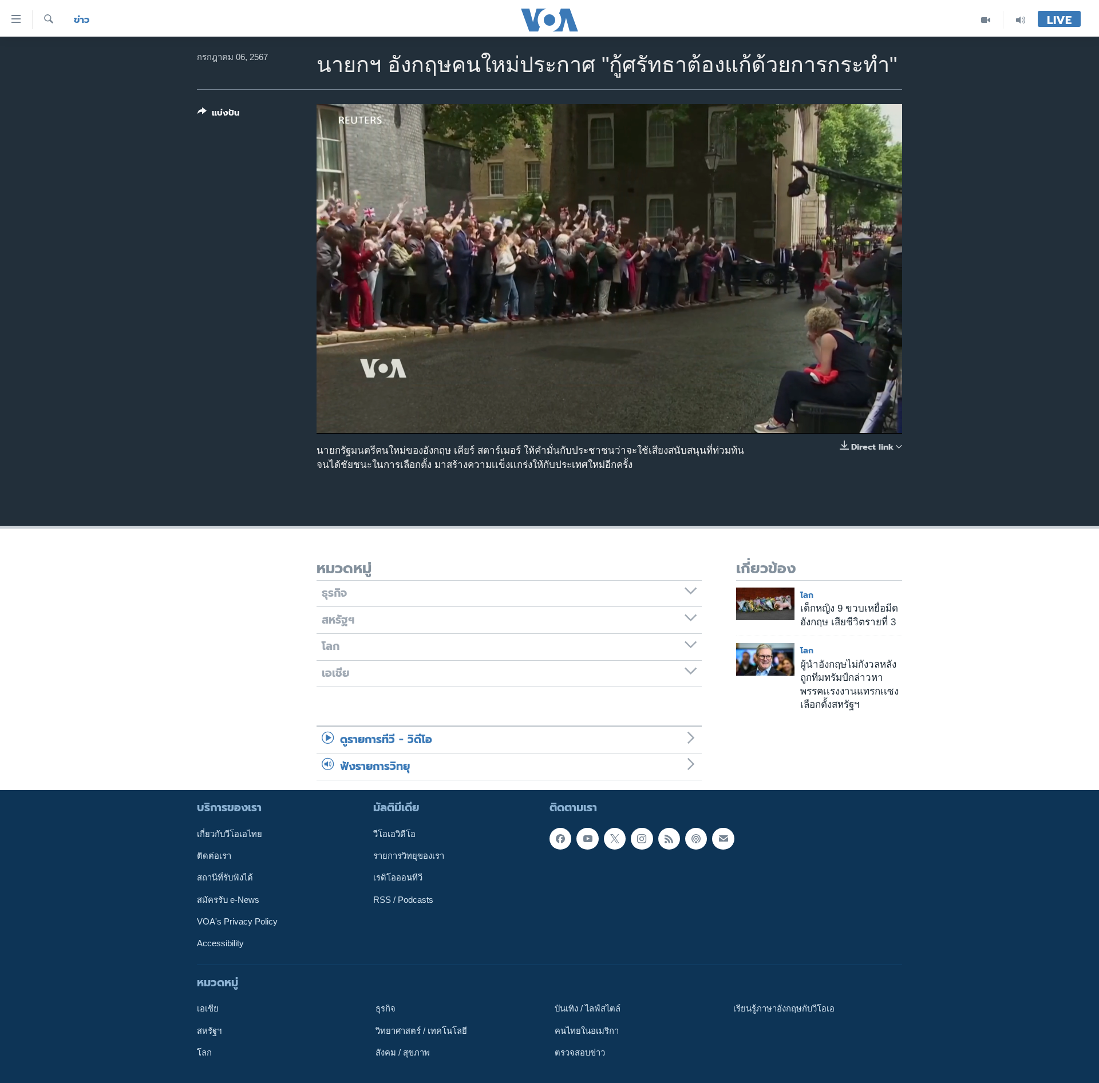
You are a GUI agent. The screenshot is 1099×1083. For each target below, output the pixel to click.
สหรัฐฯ (209, 1031)
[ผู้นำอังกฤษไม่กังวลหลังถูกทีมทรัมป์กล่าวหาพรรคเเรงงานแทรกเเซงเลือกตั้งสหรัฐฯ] (765, 659)
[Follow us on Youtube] (587, 839)
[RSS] (669, 839)
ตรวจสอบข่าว (580, 1052)
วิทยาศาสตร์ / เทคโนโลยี (421, 1031)
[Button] (218, 115)
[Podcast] (696, 839)
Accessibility (220, 943)
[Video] (985, 20)
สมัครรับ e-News (228, 900)
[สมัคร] (723, 839)
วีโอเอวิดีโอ (394, 834)
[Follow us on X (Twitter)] (615, 839)
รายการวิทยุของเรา (408, 855)
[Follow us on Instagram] (642, 839)
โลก (806, 595)
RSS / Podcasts (403, 900)
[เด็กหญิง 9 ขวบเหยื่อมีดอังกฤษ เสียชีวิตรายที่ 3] (765, 604)
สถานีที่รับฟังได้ (225, 877)
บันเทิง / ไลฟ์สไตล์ (587, 1008)
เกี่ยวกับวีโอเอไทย (229, 834)
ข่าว (82, 20)
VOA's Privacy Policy (237, 921)
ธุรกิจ (385, 1008)
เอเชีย (208, 1008)
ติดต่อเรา (214, 855)
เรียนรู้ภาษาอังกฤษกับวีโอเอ (784, 1008)
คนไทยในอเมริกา (587, 1031)
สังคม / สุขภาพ (402, 1052)
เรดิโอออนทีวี (397, 877)
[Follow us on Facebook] (560, 839)
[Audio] (1020, 20)
